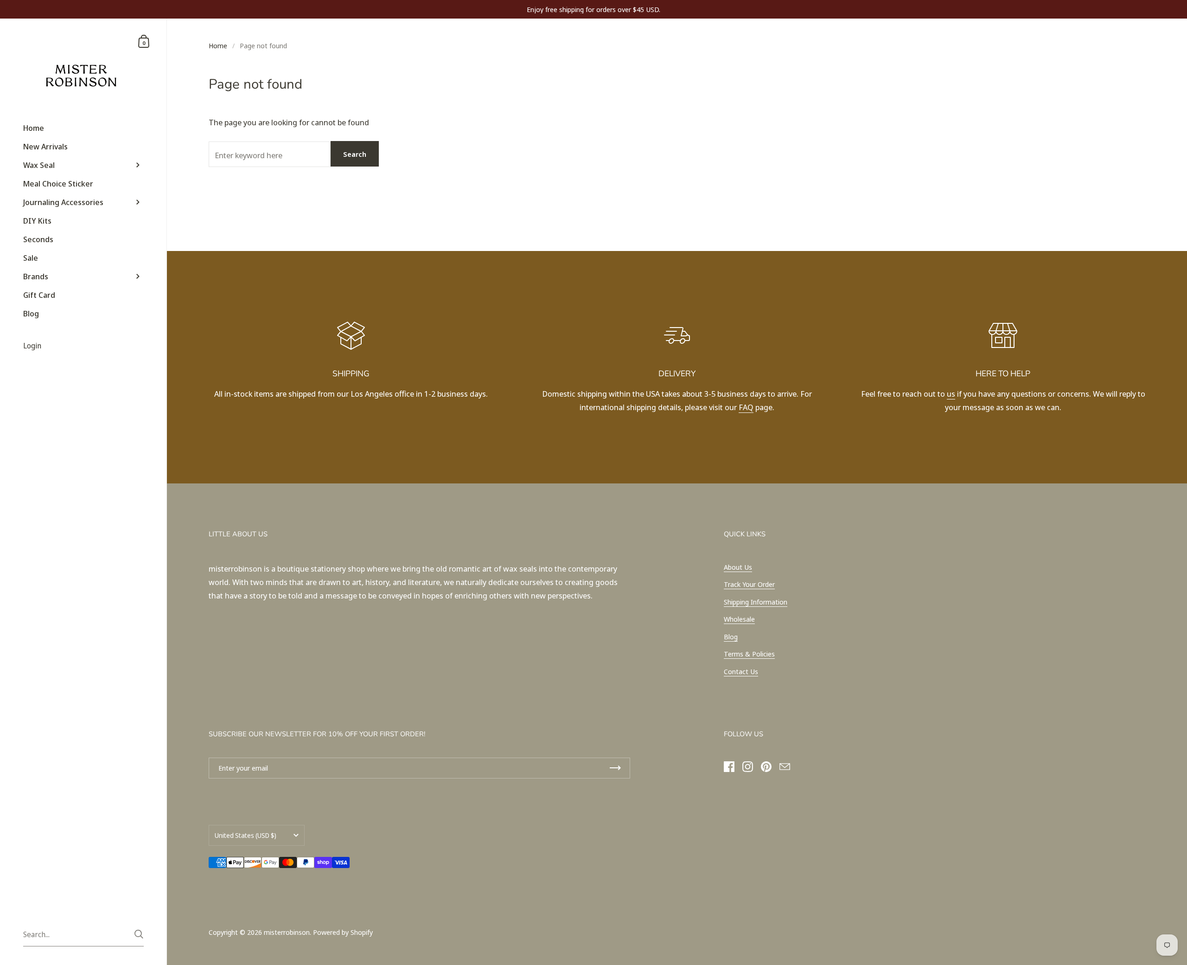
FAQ (746, 407)
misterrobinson (287, 932)
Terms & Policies (749, 653)
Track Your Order (749, 584)
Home (218, 45)
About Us (738, 567)
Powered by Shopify (343, 932)
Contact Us (741, 671)
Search (354, 154)
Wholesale (739, 619)
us (951, 393)
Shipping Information (755, 601)
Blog (731, 636)
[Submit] (139, 934)
